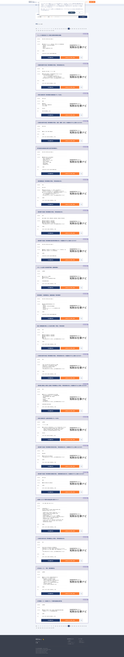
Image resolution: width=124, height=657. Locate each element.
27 (36, 30)
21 (76, 28)
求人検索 (39, 4)
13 (61, 28)
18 (70, 28)
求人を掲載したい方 (70, 643)
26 (85, 28)
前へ (36, 28)
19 (72, 28)
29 (40, 30)
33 (47, 30)
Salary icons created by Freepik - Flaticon (41, 651)
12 (59, 28)
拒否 (79, 12)
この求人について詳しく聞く (70, 57)
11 (57, 28)
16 (66, 28)
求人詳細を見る (50, 57)
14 (63, 28)
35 (51, 30)
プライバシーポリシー (44, 7)
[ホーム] (39, 2)
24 (82, 28)
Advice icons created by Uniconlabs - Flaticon (42, 650)
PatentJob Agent (81, 642)
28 (38, 30)
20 (74, 28)
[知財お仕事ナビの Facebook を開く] (37, 642)
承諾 (71, 12)
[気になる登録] (81, 57)
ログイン (87, 1)
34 (49, 30)
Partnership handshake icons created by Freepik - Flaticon (43, 649)
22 (78, 28)
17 (68, 28)
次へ (53, 30)
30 (42, 30)
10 (55, 28)
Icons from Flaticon (45, 648)
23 (80, 28)
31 (44, 30)
